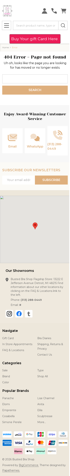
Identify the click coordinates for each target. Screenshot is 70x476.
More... (41, 422)
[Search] (63, 25)
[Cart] (63, 11)
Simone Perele (12, 422)
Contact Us (44, 354)
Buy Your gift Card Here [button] (35, 38)
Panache (8, 398)
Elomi (6, 404)
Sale (5, 370)
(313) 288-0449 (31, 300)
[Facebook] (19, 313)
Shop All (42, 376)
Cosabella (8, 416)
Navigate (10, 331)
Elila (39, 410)
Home (5, 47)
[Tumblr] (28, 313)
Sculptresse (44, 416)
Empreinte (9, 410)
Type (40, 370)
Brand (6, 376)
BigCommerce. (29, 465)
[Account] (44, 11)
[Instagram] (9, 313)
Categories (11, 363)
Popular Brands (15, 391)
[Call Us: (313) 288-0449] (54, 11)
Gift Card (8, 338)
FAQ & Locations (13, 350)
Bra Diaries (44, 338)
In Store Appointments (17, 344)
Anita (40, 404)
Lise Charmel (45, 398)
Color (5, 382)
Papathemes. (11, 470)
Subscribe (51, 180)
